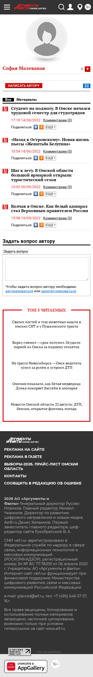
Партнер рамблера (48, 651)
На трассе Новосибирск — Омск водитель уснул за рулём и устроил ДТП (46, 365)
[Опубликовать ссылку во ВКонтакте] (36, 127)
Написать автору (24, 86)
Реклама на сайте (24, 449)
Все (8, 99)
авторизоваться (19, 291)
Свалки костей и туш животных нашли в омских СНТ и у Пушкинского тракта (46, 324)
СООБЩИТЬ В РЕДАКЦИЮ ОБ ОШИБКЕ (42, 483)
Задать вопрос (16, 251)
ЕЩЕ (50, 127)
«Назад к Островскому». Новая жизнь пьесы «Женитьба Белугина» (50, 142)
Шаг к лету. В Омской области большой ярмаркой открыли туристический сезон (42, 175)
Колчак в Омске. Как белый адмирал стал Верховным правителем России (49, 208)
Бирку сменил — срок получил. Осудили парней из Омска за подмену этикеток (46, 344)
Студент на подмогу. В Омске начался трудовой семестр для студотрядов (50, 110)
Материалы (27, 99)
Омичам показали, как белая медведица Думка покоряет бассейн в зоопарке (46, 385)
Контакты (15, 476)
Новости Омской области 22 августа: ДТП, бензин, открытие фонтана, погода (46, 406)
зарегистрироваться (58, 291)
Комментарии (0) (57, 120)
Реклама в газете (23, 456)
